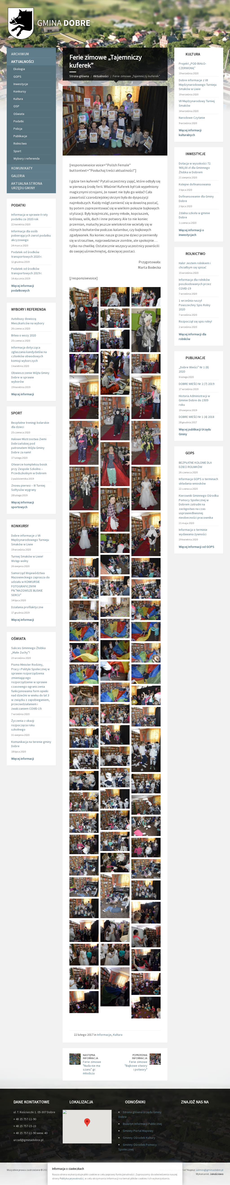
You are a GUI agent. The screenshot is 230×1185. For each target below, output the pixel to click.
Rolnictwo (20, 143)
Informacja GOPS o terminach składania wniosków (198, 481)
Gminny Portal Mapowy (138, 1131)
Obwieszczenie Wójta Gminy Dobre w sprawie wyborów (30, 377)
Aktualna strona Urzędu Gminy (26, 185)
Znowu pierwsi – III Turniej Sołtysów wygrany (28, 487)
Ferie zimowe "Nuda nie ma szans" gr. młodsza (92, 1067)
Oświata (18, 114)
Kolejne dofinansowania (195, 184)
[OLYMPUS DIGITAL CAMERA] (146, 913)
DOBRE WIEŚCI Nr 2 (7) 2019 (196, 384)
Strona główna (79, 76)
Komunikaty (21, 168)
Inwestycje (20, 84)
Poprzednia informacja (139, 1056)
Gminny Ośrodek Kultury (139, 1138)
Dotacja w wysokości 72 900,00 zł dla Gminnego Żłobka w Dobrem (194, 167)
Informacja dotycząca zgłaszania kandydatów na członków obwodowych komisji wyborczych (29, 354)
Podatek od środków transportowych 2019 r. (26, 271)
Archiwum (20, 54)
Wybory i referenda (26, 158)
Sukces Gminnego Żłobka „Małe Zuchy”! (28, 650)
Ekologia (19, 69)
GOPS (17, 77)
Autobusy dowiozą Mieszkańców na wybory (27, 321)
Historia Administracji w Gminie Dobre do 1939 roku (194, 400)
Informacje (104, 1035)
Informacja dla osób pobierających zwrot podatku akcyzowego (31, 235)
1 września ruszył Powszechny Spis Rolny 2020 (194, 304)
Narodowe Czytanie (192, 118)
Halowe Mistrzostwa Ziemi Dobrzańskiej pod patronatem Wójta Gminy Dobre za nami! (28, 445)
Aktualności (100, 76)
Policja (17, 129)
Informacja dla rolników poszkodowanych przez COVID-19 (195, 284)
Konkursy (19, 91)
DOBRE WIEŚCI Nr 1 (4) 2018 (196, 417)
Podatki (18, 121)
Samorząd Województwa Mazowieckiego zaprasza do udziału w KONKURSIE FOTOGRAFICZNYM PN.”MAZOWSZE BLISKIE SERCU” (30, 584)
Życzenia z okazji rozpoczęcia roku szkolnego (23, 725)
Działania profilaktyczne (27, 607)
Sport (17, 151)
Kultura (117, 1035)
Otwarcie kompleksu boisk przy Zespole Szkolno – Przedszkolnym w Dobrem (29, 468)
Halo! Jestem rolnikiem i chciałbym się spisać (195, 265)
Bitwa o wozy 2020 (23, 335)
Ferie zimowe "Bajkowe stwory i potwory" (136, 1065)
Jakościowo (216, 1174)
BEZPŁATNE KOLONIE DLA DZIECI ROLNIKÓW (195, 465)
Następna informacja (90, 1056)
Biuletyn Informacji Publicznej (142, 1124)
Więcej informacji (22, 394)
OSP (16, 106)
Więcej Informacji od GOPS (196, 547)
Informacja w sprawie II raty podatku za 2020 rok (29, 217)
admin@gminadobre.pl (209, 1170)
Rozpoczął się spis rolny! (195, 321)
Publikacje (20, 136)
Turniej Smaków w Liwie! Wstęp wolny (27, 558)
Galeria (18, 175)
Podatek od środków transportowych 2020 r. (26, 254)
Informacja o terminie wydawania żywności (193, 532)
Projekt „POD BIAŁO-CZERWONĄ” (192, 65)
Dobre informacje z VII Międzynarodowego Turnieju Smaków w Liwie (30, 539)
